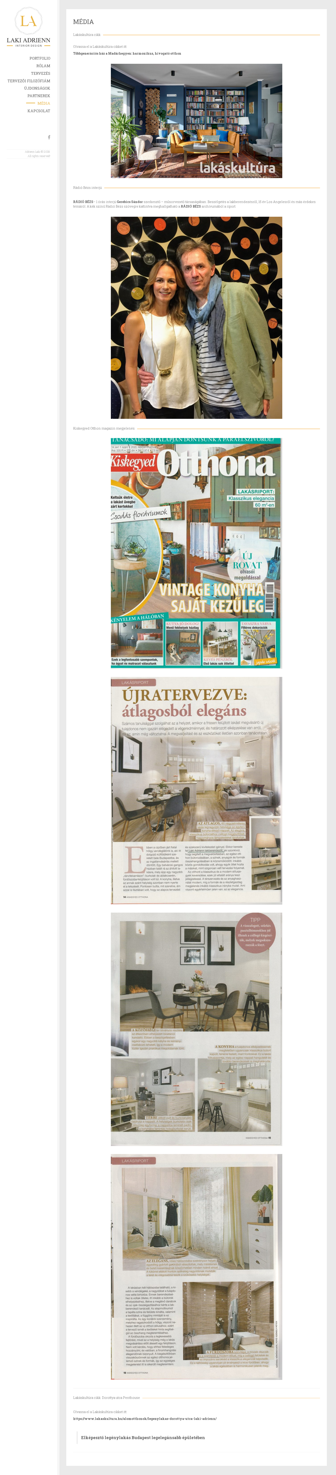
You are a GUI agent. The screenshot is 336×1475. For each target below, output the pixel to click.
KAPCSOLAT (38, 110)
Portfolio (39, 58)
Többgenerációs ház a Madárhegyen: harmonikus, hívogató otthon (127, 53)
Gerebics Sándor (130, 202)
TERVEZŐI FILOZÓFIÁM (29, 80)
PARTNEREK (38, 95)
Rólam (43, 65)
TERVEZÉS (40, 73)
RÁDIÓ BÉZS (83, 202)
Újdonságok (37, 88)
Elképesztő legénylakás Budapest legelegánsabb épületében (143, 1437)
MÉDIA (43, 103)
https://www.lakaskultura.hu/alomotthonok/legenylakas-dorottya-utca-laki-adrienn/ (144, 1418)
